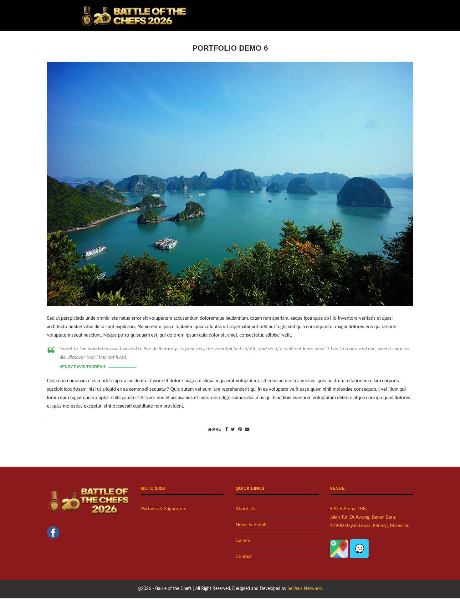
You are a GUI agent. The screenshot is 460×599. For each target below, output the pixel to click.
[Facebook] (53, 530)
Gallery (243, 540)
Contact (244, 556)
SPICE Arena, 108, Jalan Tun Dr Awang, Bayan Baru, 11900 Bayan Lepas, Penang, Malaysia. (369, 517)
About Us (245, 508)
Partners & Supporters (163, 508)
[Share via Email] (247, 429)
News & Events (252, 524)
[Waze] (359, 543)
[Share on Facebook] (226, 429)
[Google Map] (340, 543)
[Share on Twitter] (233, 429)
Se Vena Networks (305, 588)
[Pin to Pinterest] (240, 429)
